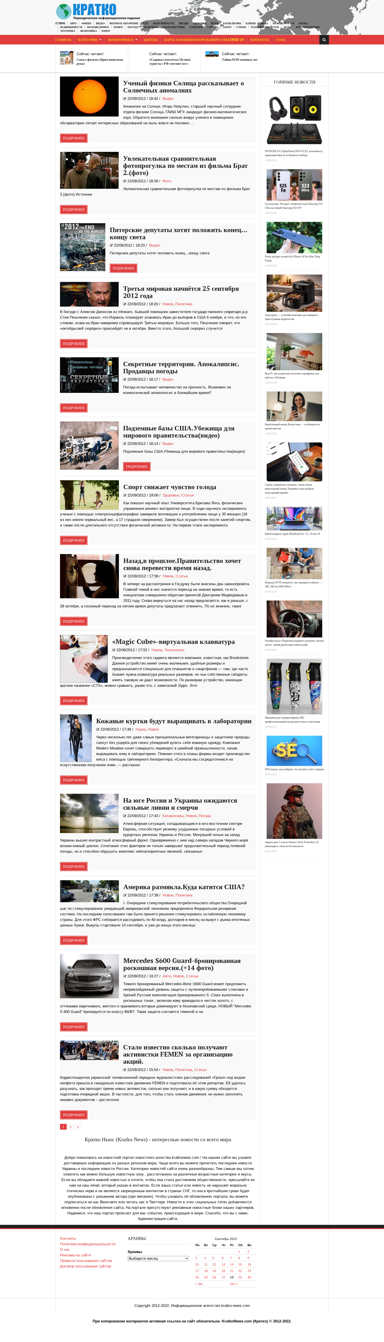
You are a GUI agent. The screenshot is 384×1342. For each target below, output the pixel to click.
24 (197, 1277)
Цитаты (151, 40)
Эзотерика (67, 31)
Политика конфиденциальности (88, 1244)
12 (214, 1264)
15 (240, 1264)
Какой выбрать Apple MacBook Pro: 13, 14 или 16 (292, 533)
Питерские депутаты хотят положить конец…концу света (178, 233)
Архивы (135, 1252)
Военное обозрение (124, 23)
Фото (287, 27)
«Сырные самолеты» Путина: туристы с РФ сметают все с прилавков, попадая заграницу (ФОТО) (171, 66)
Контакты (259, 40)
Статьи (241, 27)
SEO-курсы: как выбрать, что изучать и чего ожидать (294, 769)
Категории (88, 40)
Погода (133, 27)
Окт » (234, 1284)
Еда (145, 23)
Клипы (251, 23)
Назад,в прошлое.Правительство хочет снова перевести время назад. (182, 564)
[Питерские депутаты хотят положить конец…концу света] (83, 247)
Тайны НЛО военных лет (240, 60)
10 (197, 1264)
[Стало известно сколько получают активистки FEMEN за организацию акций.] (89, 1050)
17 (197, 1271)
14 (232, 1264)
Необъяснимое (98, 27)
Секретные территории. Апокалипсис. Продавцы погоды (181, 367)
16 (249, 1264)
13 (223, 1264)
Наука (303, 23)
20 (223, 1271)
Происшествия (173, 27)
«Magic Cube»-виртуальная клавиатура (173, 642)
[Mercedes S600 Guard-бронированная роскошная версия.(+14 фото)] (89, 976)
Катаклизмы (232, 23)
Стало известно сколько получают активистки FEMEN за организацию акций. (178, 1054)
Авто (73, 23)
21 (232, 1271)
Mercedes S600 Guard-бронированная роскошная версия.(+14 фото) (182, 964)
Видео (100, 23)
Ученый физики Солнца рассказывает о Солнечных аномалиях (183, 86)
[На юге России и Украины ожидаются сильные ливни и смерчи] (89, 813)
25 (206, 1277)
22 (240, 1271)
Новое (118, 27)
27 (223, 1277)
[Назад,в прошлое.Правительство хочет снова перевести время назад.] (89, 576)
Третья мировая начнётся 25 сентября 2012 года (181, 292)
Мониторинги (121, 40)
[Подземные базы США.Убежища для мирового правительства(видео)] (89, 446)
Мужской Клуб (283, 23)
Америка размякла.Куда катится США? (184, 887)
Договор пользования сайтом (85, 1266)
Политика (150, 27)
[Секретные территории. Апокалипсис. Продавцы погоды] (89, 375)
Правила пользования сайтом (86, 1261)
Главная (63, 40)
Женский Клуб (163, 23)
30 (249, 1277)
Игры (214, 23)
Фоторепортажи (308, 27)
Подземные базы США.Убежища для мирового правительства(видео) (178, 432)
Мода (264, 23)
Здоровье (199, 23)
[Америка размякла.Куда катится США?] (89, 891)
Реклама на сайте (75, 1255)
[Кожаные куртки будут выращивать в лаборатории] (76, 738)
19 (214, 1271)
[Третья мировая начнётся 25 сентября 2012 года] (89, 294)
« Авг (199, 1284)
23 (249, 1271)
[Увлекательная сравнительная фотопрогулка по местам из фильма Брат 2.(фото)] (89, 170)
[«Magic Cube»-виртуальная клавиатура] (84, 659)
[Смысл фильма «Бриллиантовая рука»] (66, 57)
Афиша (86, 23)
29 (240, 1277)
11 (206, 1264)
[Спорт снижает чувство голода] (89, 495)
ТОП (276, 27)
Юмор (106, 31)
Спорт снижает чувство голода (169, 487)
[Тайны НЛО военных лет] (212, 54)
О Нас (281, 40)
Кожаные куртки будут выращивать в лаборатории (174, 721)
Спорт (227, 27)
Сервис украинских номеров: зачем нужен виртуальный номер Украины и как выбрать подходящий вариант (289, 488)
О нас (65, 1250)
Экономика (88, 31)
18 (206, 1271)
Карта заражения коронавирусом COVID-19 (204, 40)
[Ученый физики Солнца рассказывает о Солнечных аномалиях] (89, 96)
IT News (60, 23)
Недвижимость (71, 27)
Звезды (183, 23)
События (195, 27)
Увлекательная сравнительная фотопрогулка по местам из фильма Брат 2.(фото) (185, 166)
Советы (212, 27)
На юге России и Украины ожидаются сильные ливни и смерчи (180, 804)
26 (214, 1277)
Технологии (260, 27)
